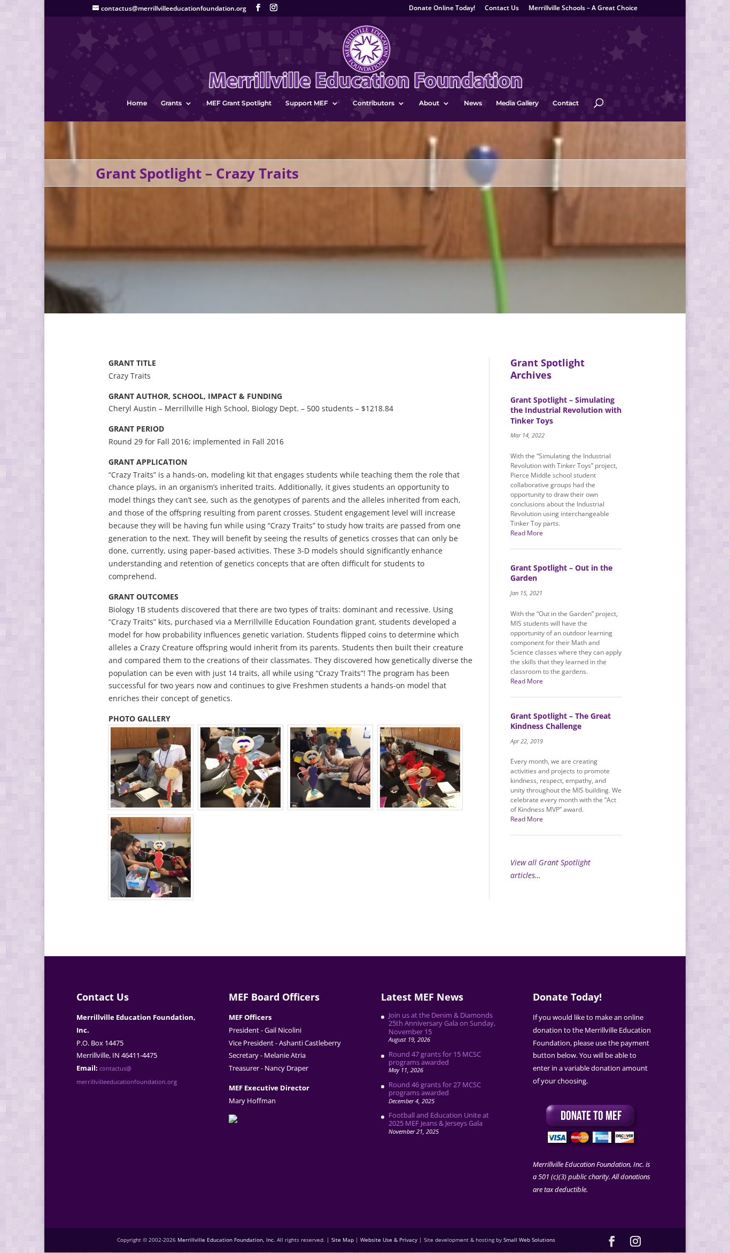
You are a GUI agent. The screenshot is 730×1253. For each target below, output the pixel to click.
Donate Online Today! (442, 8)
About (429, 103)
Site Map (342, 1239)
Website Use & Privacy (388, 1239)
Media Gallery (517, 103)
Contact (566, 103)
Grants (171, 103)
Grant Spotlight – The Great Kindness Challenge (560, 721)
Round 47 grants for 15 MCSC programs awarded (435, 1058)
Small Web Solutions (529, 1239)
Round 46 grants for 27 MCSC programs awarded (435, 1088)
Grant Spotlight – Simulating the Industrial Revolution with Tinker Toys (566, 410)
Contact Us (502, 8)
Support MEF (306, 103)
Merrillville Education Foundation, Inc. (226, 1239)
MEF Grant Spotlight (238, 103)
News (473, 103)
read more (526, 532)
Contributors (373, 103)
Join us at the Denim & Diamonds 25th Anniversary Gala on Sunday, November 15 (442, 1023)
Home (137, 103)
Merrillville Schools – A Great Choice (583, 8)
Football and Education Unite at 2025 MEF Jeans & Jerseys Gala (439, 1119)
